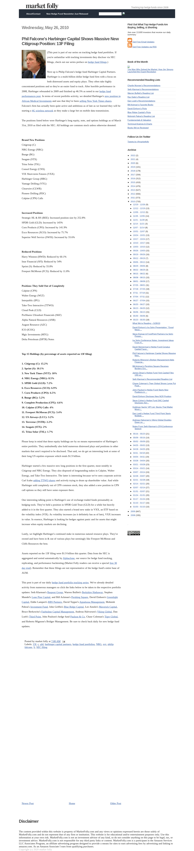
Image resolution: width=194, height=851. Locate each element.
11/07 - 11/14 (139, 227)
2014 (133, 186)
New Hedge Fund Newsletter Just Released (67, 14)
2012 (133, 194)
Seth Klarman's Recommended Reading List (152, 379)
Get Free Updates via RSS (144, 47)
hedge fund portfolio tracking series (70, 582)
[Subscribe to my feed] (130, 47)
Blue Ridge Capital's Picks (139, 112)
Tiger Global (111, 616)
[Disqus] (71, 689)
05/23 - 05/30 (139, 320)
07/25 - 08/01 (139, 285)
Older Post (115, 803)
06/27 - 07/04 (139, 300)
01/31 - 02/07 (139, 491)
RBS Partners (55, 602)
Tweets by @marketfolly (138, 142)
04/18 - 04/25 (139, 449)
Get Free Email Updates (143, 42)
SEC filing (41, 647)
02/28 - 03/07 (139, 476)
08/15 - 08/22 (139, 273)
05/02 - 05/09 (139, 441)
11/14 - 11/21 (139, 224)
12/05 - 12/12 (139, 212)
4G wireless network (42, 110)
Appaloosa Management (91, 602)
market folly (42, 5)
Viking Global (104, 611)
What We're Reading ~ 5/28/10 (146, 323)
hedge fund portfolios (84, 644)
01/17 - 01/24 (139, 499)
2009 (133, 511)
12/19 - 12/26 (139, 204)
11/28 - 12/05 (139, 216)
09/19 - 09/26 (139, 254)
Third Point (35, 616)
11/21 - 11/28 (139, 220)
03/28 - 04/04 (139, 460)
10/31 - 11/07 (139, 231)
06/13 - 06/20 (139, 308)
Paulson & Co (77, 616)
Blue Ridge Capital (74, 606)
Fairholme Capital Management (57, 611)
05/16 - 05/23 (139, 434)
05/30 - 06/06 (139, 316)
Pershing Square (79, 597)
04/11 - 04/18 (139, 453)
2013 (133, 190)
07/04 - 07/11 (139, 297)
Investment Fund (39, 606)
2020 (133, 163)
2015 (133, 182)
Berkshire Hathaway (92, 592)
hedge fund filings (97, 62)
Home (72, 803)
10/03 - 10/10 (139, 247)
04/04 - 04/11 (139, 457)
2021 (133, 159)
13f (34, 644)
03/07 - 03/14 (139, 472)
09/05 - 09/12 (139, 262)
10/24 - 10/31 (139, 235)
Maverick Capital (108, 606)
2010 (133, 201)
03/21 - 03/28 (139, 464)
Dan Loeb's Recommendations (141, 101)
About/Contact (33, 14)
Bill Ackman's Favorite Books (140, 105)
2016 (133, 178)
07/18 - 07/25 (139, 289)
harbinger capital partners (58, 644)
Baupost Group (55, 592)
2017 (133, 174)
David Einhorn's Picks (137, 108)
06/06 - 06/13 (139, 312)
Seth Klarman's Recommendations (143, 89)
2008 (133, 515)
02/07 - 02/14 (139, 487)
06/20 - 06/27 (139, 304)
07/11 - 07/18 (139, 293)
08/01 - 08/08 (139, 281)
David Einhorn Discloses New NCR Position (152, 396)
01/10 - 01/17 (139, 503)
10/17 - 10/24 (139, 239)
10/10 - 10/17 (139, 243)
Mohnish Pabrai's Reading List (141, 116)
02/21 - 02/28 (139, 480)
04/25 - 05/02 (139, 445)
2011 (133, 198)
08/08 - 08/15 (139, 277)
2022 (133, 155)
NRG (99, 644)
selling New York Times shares (95, 101)
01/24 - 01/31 (139, 495)
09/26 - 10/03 (139, 250)
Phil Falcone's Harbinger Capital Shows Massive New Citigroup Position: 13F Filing (70, 41)
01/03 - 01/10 (139, 507)
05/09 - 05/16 (139, 437)
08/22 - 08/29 (139, 270)
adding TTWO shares (44, 480)
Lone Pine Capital (41, 597)
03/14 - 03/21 (139, 468)
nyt (104, 644)
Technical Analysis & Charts (140, 124)
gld (41, 644)
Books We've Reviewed (138, 128)
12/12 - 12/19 (139, 208)
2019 (133, 167)
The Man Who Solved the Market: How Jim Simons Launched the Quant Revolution (150, 70)
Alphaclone (69, 558)
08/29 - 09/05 (139, 266)
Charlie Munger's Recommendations (144, 85)
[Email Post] (63, 641)
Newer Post (28, 803)
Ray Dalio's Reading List (138, 97)
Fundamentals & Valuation (139, 120)
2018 (133, 171)
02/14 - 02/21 (139, 484)
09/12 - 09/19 (139, 258)
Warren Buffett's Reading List (141, 93)
